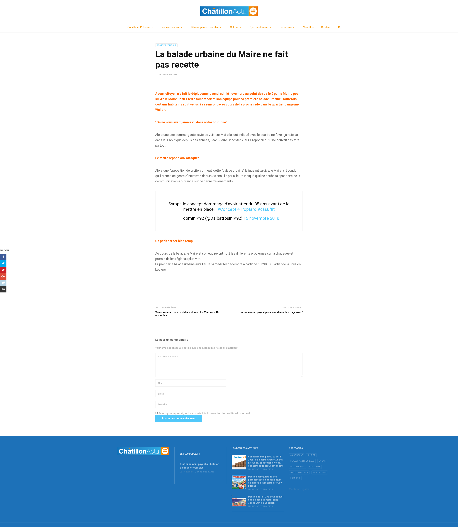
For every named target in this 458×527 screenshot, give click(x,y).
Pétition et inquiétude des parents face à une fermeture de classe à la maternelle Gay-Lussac (265, 481)
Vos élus (308, 27)
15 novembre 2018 (261, 218)
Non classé (314, 467)
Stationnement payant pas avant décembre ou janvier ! (271, 312)
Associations (296, 455)
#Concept (227, 209)
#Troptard (247, 209)
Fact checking (297, 467)
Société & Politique (166, 45)
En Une (251, 469)
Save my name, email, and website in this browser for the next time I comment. (205, 413)
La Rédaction (186, 472)
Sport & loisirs (319, 472)
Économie (286, 27)
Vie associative (171, 27)
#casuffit (266, 209)
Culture (234, 27)
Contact (326, 27)
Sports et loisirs (259, 27)
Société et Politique (139, 27)
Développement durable (205, 27)
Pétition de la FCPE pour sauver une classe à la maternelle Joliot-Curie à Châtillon (266, 499)
